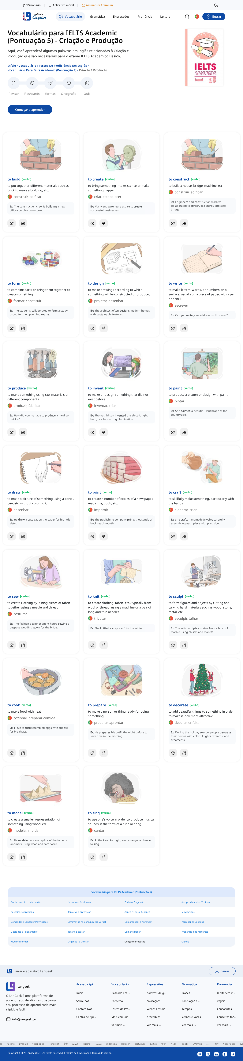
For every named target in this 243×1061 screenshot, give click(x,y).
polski (185, 1043)
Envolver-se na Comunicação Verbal (87, 921)
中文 (163, 1043)
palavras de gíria (157, 993)
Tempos (187, 1009)
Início (12, 65)
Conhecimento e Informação (26, 902)
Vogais (221, 1001)
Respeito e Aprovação (22, 912)
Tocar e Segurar (76, 931)
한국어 (173, 1043)
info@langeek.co (24, 1019)
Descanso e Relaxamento (24, 931)
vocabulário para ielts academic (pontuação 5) (42, 70)
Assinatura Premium (99, 5)
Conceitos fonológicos (227, 1017)
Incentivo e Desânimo (79, 902)
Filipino (86, 1043)
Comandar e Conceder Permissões (29, 921)
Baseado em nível (121, 993)
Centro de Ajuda (86, 1017)
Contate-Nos (84, 1009)
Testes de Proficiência (121, 1009)
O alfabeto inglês (227, 993)
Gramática (189, 984)
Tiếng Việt (54, 1043)
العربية (75, 1043)
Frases (186, 993)
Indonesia (111, 1043)
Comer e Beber (133, 931)
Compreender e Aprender (138, 921)
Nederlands (229, 1043)
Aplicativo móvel (63, 5)
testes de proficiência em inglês (63, 65)
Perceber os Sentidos (192, 921)
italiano (11, 1043)
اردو (208, 1043)
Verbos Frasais (156, 1009)
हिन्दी (66, 1043)
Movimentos (188, 912)
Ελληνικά (197, 1043)
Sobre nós (82, 1001)
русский (23, 1043)
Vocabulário (27, 65)
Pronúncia (224, 984)
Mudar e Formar (19, 941)
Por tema (117, 1001)
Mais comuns (119, 1017)
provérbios (153, 1017)
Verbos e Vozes (191, 1017)
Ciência (185, 941)
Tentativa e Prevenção (79, 912)
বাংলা (216, 1043)
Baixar (224, 971)
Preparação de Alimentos (194, 931)
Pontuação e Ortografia (192, 1001)
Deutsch (125, 1043)
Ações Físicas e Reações (137, 912)
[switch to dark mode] (216, 5)
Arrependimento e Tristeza (195, 902)
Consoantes (224, 1009)
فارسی (98, 1043)
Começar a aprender (30, 110)
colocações (153, 1001)
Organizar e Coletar (78, 941)
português (140, 1043)
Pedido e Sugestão (134, 902)
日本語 (153, 1043)
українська (38, 1043)
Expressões (155, 984)
